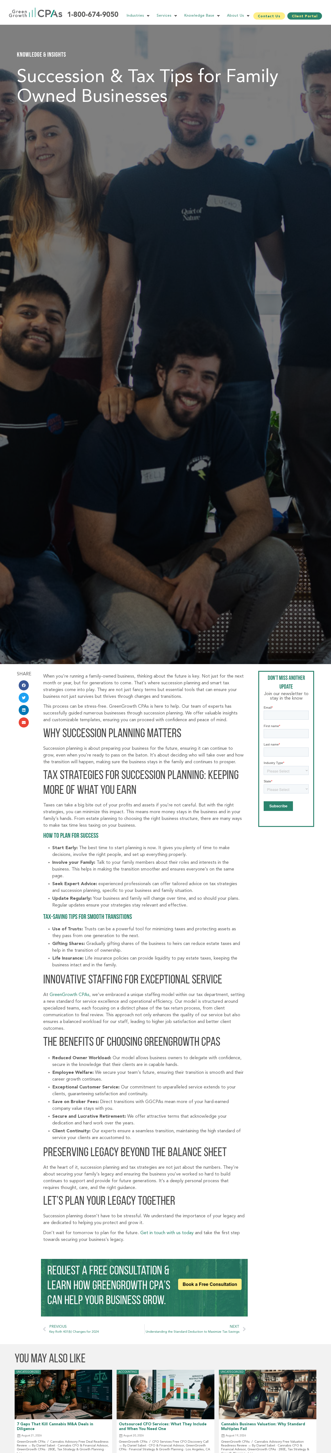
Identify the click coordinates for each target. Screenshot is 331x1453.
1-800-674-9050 (92, 15)
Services (164, 16)
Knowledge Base (199, 16)
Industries (135, 16)
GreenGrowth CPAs (69, 995)
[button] (24, 685)
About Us (235, 16)
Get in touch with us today (167, 1233)
